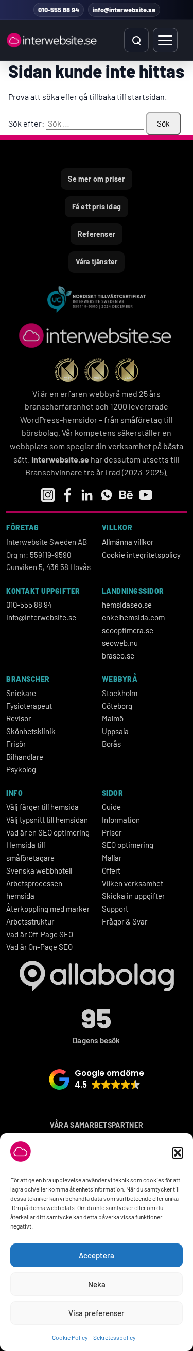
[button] (177, 1153)
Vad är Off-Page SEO (39, 934)
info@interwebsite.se (41, 617)
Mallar (111, 857)
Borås (111, 744)
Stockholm (119, 693)
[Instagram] (48, 495)
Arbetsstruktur (30, 921)
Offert (111, 870)
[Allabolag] (96, 976)
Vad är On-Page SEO (39, 946)
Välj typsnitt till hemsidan (47, 819)
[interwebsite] (96, 335)
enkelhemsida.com (133, 617)
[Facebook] (67, 495)
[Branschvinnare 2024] (96, 370)
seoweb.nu (120, 642)
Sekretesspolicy (114, 1337)
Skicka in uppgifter (133, 895)
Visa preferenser (96, 1313)
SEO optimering (127, 844)
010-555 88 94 (29, 604)
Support (115, 908)
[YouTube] (145, 495)
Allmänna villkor (127, 541)
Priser (111, 832)
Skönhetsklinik (31, 731)
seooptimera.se (127, 630)
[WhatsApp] (106, 495)
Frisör (16, 744)
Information (121, 819)
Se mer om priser (96, 178)
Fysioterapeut (29, 705)
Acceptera (96, 1255)
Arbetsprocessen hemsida (34, 890)
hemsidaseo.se (127, 604)
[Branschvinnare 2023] (66, 370)
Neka (97, 1284)
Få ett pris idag (96, 206)
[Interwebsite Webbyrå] (52, 40)
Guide (111, 806)
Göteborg (117, 705)
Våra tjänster (97, 261)
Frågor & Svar (124, 921)
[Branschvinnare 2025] (126, 370)
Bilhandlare (24, 756)
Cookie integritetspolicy (141, 554)
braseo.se (118, 655)
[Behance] (126, 495)
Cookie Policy (70, 1337)
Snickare (21, 693)
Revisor (18, 718)
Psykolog (21, 769)
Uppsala (115, 731)
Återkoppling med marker (48, 908)
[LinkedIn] (87, 495)
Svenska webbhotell (39, 870)
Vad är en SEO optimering (48, 832)
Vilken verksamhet (132, 883)
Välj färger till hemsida (42, 806)
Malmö (113, 718)
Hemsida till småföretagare (30, 851)
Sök (163, 123)
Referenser (96, 233)
